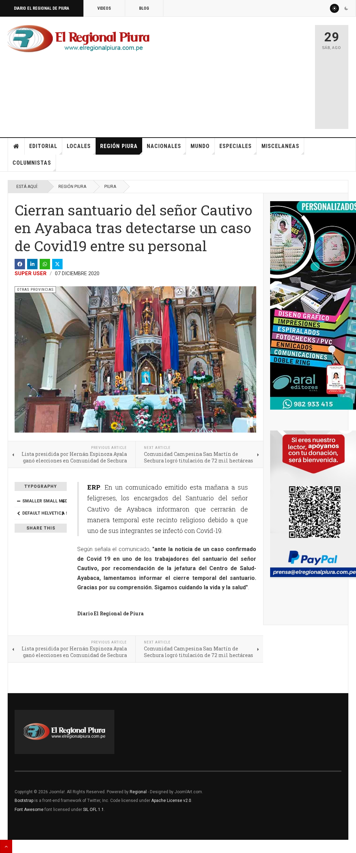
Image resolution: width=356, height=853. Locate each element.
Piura (110, 186)
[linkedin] (32, 264)
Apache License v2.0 (171, 800)
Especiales (235, 146)
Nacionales (164, 146)
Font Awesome (29, 809)
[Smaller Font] (18, 501)
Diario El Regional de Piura (41, 8)
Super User (31, 273)
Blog (144, 8)
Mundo (200, 146)
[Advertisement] (252, 73)
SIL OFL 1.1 (93, 809)
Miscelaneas (280, 146)
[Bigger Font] (63, 501)
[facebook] (20, 264)
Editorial (43, 146)
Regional (138, 791)
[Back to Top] (6, 846)
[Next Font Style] (63, 513)
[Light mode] (334, 8)
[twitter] (57, 264)
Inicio (16, 146)
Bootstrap (24, 800)
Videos (104, 8)
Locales (79, 146)
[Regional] (78, 39)
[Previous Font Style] (18, 513)
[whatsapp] (45, 264)
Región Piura (119, 146)
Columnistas (32, 162)
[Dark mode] (346, 8)
